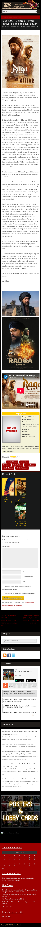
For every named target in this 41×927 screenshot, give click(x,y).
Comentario (6, 546)
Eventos (28, 26)
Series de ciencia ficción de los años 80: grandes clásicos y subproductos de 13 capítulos (19, 891)
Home (15, 17)
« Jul (3, 868)
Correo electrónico (28, 576)
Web (24, 581)
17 (4, 863)
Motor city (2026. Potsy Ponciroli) (20, 499)
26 (14, 865)
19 (14, 863)
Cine (20, 17)
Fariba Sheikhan (17, 465)
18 (9, 863)
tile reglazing (5, 731)
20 (19, 863)
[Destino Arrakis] (20, 6)
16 (34, 861)
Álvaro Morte (24, 462)
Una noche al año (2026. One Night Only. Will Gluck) (20, 524)
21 (24, 863)
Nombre (25, 571)
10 (4, 861)
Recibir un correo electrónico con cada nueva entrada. (20, 593)
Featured (33, 26)
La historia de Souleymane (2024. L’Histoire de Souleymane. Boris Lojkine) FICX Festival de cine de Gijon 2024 (9, 620)
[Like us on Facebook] (9, 655)
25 (9, 865)
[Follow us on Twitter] (13, 655)
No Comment (5, 28)
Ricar (4, 26)
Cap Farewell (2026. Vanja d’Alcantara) (8, 500)
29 (29, 865)
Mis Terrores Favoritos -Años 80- (12, 899)
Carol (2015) (6, 906)
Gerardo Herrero (30, 465)
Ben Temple (6, 465)
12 (14, 861)
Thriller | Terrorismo (22, 468)
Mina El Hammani (8, 468)
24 (4, 865)
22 (29, 863)
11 (9, 861)
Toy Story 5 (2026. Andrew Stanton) (17, 744)
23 (34, 863)
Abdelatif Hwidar (12, 462)
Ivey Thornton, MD (7, 763)
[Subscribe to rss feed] (5, 655)
